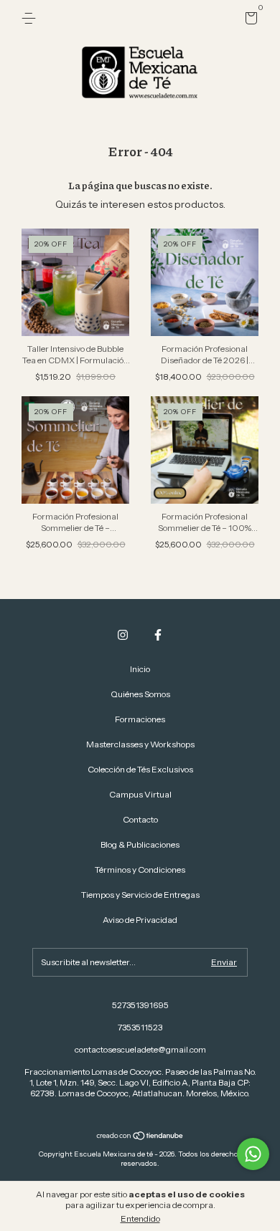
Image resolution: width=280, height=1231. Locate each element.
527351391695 (140, 1005)
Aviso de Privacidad (140, 919)
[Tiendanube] (140, 1137)
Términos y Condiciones (140, 869)
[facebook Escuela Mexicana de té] (158, 635)
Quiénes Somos (140, 694)
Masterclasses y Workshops (140, 744)
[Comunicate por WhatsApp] (253, 1154)
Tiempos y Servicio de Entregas (140, 894)
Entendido (140, 1218)
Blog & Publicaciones (140, 844)
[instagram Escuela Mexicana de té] (123, 635)
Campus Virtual (140, 794)
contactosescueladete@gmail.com (140, 1049)
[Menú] (31, 18)
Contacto (140, 819)
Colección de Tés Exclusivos (140, 769)
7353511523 (140, 1027)
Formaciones (140, 719)
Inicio (140, 669)
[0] (248, 20)
